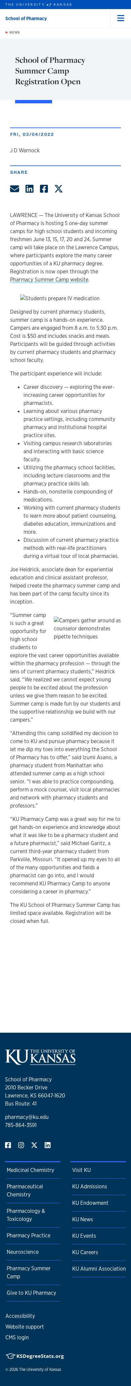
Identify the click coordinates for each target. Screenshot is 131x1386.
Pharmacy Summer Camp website (49, 279)
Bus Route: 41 (21, 1103)
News (14, 32)
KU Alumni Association (99, 1268)
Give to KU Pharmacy (31, 1292)
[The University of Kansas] (40, 1062)
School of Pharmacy (26, 18)
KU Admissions (89, 1186)
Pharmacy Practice (28, 1235)
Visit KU (81, 1170)
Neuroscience (23, 1251)
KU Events (84, 1235)
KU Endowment (90, 1203)
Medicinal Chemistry (30, 1170)
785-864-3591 (21, 1125)
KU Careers (85, 1252)
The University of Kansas (40, 1369)
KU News (82, 1219)
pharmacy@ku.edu (27, 1117)
